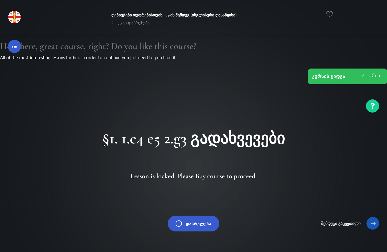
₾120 (366, 76)
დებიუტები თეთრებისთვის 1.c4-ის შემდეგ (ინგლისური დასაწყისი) (174, 15)
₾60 (375, 75)
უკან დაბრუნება (133, 22)
